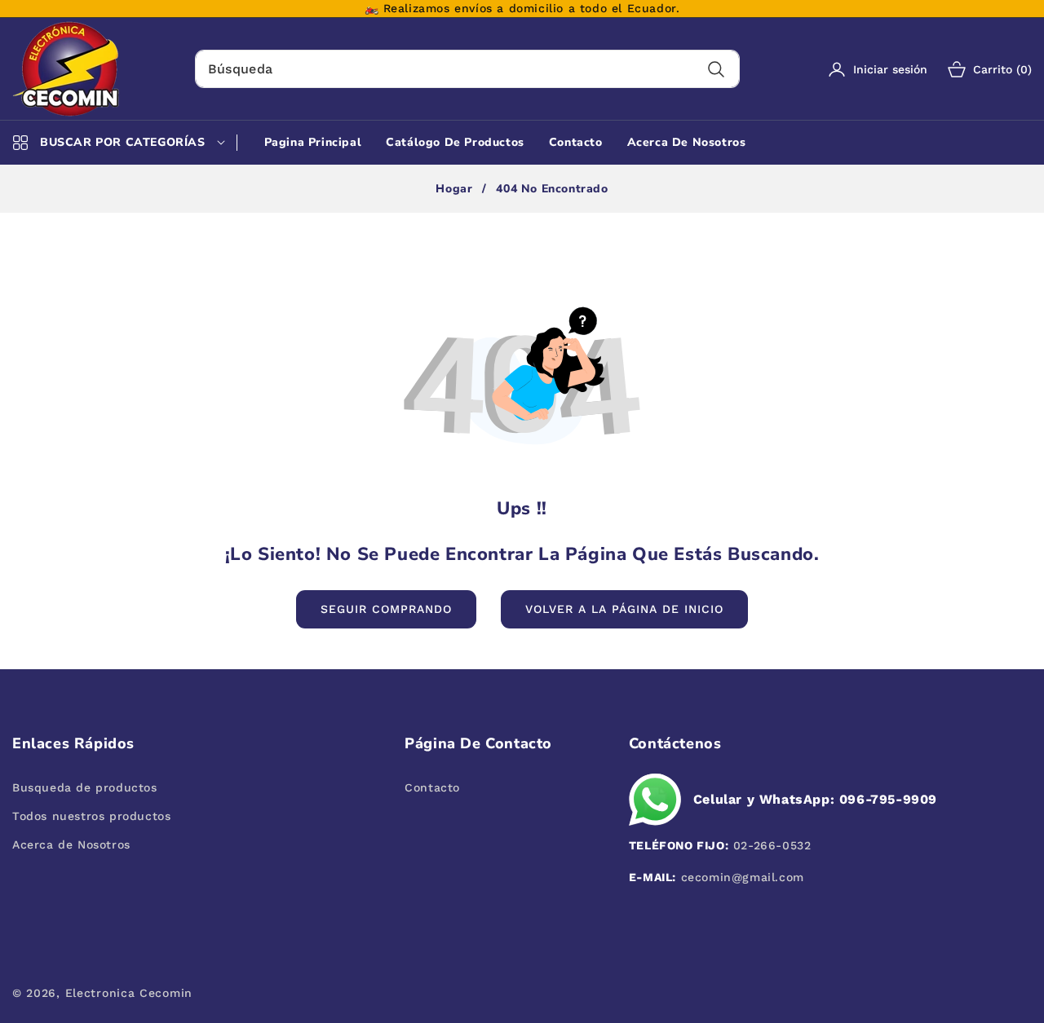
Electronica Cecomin (128, 992)
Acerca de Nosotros (71, 844)
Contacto (432, 787)
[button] (979, 69)
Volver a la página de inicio (624, 608)
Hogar (454, 189)
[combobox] (467, 69)
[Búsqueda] (716, 69)
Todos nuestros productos (91, 815)
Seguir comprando (386, 608)
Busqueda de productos (84, 787)
